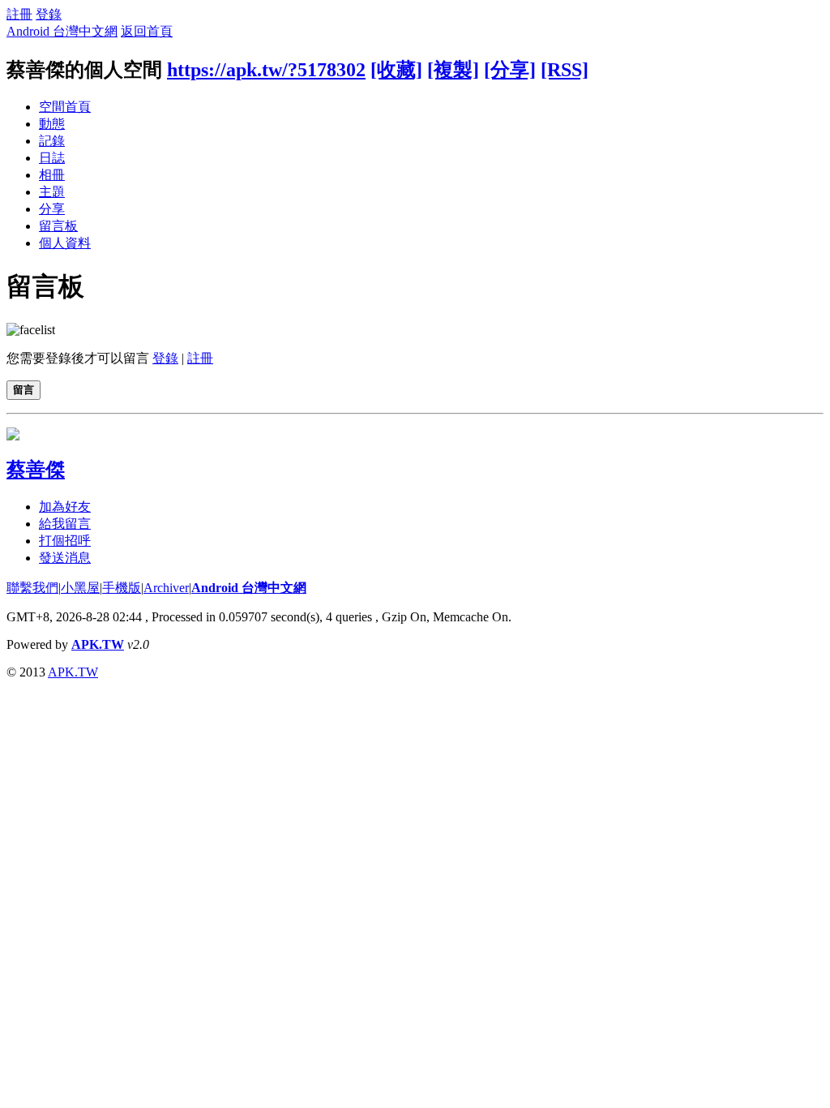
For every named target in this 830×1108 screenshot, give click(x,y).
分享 (52, 209)
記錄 (52, 141)
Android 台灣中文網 (62, 31)
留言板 (58, 226)
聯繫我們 (32, 588)
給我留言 (65, 523)
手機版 (121, 588)
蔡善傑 (35, 469)
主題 (52, 192)
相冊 (52, 175)
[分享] (510, 69)
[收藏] (396, 69)
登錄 (49, 14)
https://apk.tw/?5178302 (266, 69)
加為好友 (65, 506)
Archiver (166, 588)
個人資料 (65, 243)
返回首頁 (147, 31)
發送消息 (65, 558)
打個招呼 (65, 541)
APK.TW (97, 644)
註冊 (19, 14)
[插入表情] (30, 330)
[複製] (453, 69)
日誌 (52, 158)
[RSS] (564, 69)
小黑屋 (80, 588)
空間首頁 (65, 107)
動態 (52, 124)
